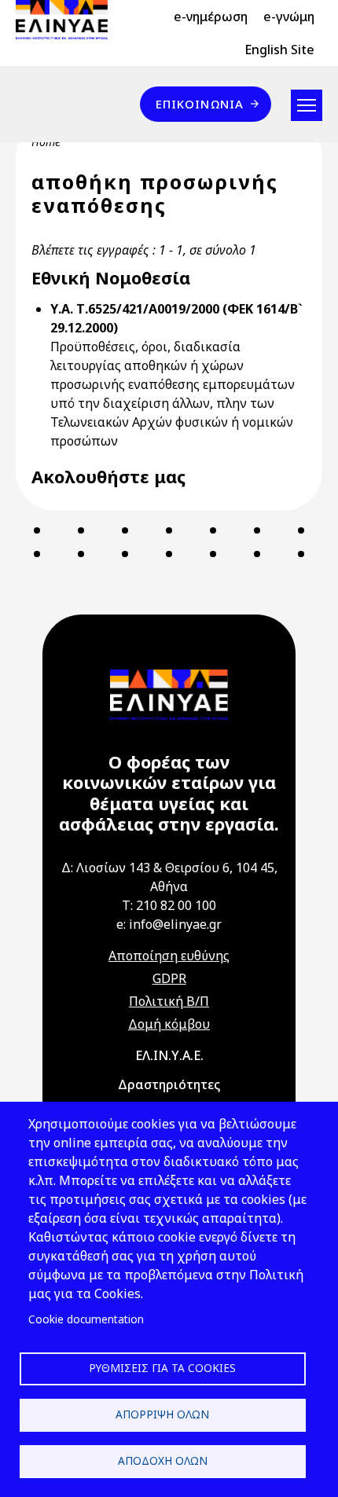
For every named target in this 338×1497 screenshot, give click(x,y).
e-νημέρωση (211, 16)
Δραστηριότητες (169, 1084)
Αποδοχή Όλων (163, 1460)
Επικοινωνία (200, 104)
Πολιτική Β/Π (169, 1001)
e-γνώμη (288, 16)
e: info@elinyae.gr (169, 924)
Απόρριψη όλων (162, 1414)
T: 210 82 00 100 (169, 905)
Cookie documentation (86, 1319)
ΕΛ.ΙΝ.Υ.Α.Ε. (169, 1055)
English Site (279, 49)
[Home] (68, 19)
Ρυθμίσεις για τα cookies (162, 1367)
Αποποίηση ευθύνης (169, 955)
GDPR (169, 978)
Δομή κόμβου (169, 1024)
